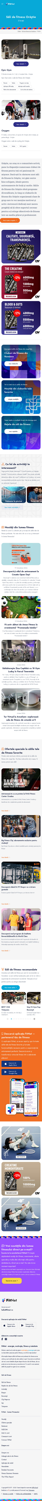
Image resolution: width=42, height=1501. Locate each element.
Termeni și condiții (8, 1494)
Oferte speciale (6, 1423)
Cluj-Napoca (5, 1399)
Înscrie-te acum (11, 1281)
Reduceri (4, 1426)
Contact (4, 1459)
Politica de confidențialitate (23, 1494)
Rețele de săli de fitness (9, 1386)
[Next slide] (34, 1019)
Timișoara (4, 1406)
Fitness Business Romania (9, 1473)
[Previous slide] (8, 1019)
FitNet (19, 31)
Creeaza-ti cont (6, 1436)
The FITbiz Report (7, 1477)
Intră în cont (5, 1433)
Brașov (3, 1392)
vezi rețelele (13, 431)
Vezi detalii (20, 64)
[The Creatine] (21, 282)
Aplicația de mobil (7, 1463)
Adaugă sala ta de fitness (9, 1456)
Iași (2, 1403)
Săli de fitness (6, 1382)
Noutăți (3, 1419)
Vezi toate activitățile (11, 507)
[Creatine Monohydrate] (21, 1179)
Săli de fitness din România (29, 31)
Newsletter (5, 1466)
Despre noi (5, 1453)
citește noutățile (13, 399)
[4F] (21, 1143)
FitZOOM (4, 1429)
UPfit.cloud (35, 1488)
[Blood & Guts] (21, 318)
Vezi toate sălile (10, 988)
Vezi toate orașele (9, 220)
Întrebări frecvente (7, 1470)
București (4, 1396)
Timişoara (31, 1490)
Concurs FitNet (6, 1440)
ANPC (36, 1494)
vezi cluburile (13, 364)
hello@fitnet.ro (7, 1310)
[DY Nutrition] (21, 246)
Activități (4, 1389)
